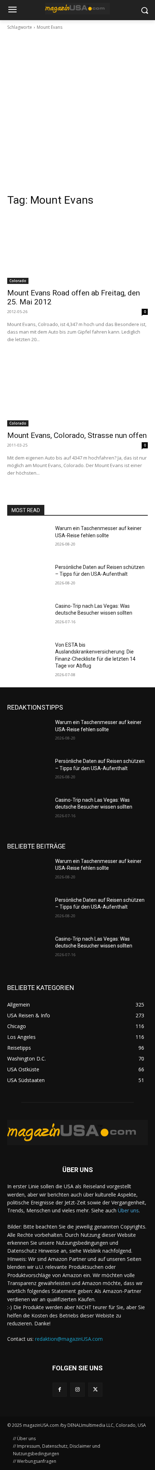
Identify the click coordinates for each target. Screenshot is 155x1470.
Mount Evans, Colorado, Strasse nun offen (77, 435)
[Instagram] (77, 1390)
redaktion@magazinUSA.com (69, 1338)
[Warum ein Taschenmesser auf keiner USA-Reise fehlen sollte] (28, 540)
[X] (95, 1390)
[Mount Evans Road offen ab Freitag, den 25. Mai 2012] (77, 249)
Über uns (128, 1210)
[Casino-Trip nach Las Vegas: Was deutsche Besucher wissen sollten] (28, 617)
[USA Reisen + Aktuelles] (77, 8)
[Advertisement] (77, 112)
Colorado (17, 280)
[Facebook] (60, 1390)
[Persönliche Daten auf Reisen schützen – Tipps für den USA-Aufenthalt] (28, 578)
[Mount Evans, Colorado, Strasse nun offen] (77, 391)
